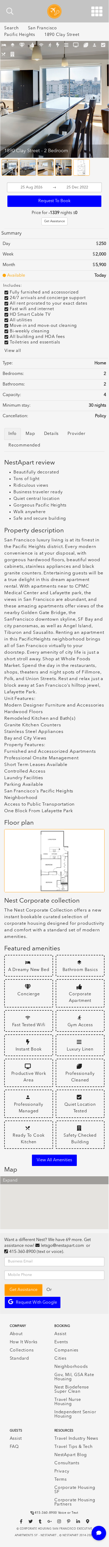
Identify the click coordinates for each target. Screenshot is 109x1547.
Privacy (61, 1471)
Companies (66, 1350)
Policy (100, 416)
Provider (76, 434)
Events (61, 1342)
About (16, 1334)
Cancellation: (15, 416)
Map (30, 434)
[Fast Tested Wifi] (41, 45)
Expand (10, 1180)
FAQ (14, 1447)
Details (51, 434)
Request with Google (36, 1302)
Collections (22, 1350)
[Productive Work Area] (76, 45)
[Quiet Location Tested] (103, 45)
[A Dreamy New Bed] (3, 45)
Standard (19, 1358)
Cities (60, 1358)
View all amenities (54, 1160)
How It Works (24, 1342)
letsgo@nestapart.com (62, 1246)
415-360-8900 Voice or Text (56, 1513)
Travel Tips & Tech (73, 1447)
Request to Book (54, 201)
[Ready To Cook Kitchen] (3, 54)
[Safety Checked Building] (12, 54)
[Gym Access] (50, 45)
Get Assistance (54, 221)
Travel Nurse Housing (67, 1402)
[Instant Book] (58, 45)
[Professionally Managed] (95, 45)
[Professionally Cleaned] (86, 45)
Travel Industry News (76, 1439)
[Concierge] (22, 45)
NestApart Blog (70, 1455)
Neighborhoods (71, 1367)
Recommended (24, 445)
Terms (60, 1480)
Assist (60, 1334)
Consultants (66, 1463)
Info (12, 434)
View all (12, 351)
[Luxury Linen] (66, 45)
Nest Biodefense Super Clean (71, 1389)
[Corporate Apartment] (32, 45)
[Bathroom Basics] (13, 45)
